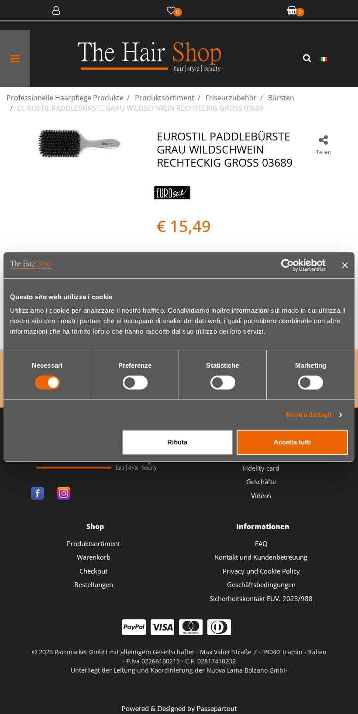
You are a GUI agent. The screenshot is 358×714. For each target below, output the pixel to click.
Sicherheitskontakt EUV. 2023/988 (261, 598)
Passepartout (216, 708)
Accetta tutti (292, 442)
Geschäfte (261, 481)
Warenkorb (93, 557)
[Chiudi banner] (345, 265)
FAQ (261, 543)
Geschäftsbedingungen (261, 584)
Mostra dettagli (308, 414)
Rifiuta (177, 442)
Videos (261, 495)
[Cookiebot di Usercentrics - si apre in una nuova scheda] (287, 265)
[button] (308, 58)
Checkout (93, 571)
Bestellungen (93, 584)
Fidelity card (261, 468)
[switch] (135, 382)
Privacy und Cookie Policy (261, 571)
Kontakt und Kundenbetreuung (261, 557)
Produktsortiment (93, 543)
